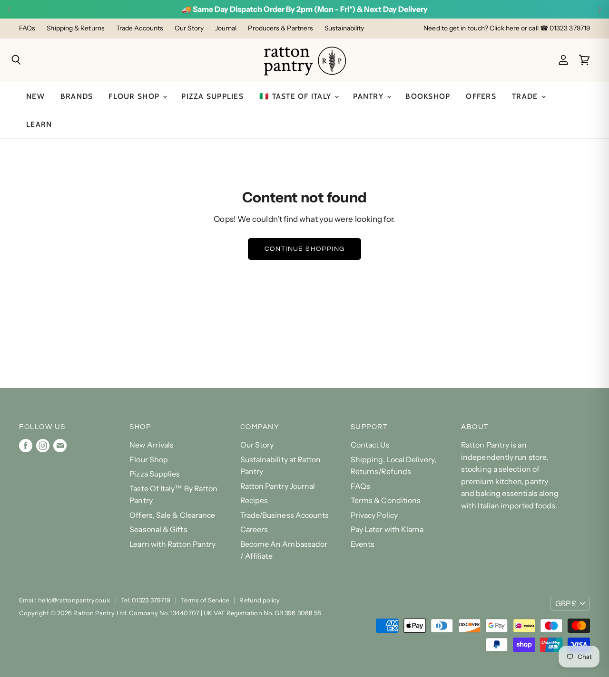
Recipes (254, 500)
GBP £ (565, 603)
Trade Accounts (139, 28)
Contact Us (370, 444)
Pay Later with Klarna (387, 529)
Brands (76, 96)
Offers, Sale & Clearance (172, 515)
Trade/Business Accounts (284, 515)
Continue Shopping (305, 248)
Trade (526, 96)
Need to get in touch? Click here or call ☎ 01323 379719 (506, 28)
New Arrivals (151, 444)
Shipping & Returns (76, 28)
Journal (226, 28)
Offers (481, 96)
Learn (39, 124)
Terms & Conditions (386, 500)
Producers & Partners (280, 28)
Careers (254, 529)
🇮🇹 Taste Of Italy (296, 96)
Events (363, 544)
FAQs (27, 28)
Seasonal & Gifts (158, 529)
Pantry (369, 96)
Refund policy (259, 600)
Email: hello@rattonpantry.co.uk (64, 600)
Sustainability (344, 28)
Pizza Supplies (212, 96)
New (35, 96)
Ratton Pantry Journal (277, 486)
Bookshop (427, 96)
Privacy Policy (374, 515)
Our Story (189, 28)
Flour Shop (135, 96)
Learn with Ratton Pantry (172, 544)
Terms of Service (205, 600)
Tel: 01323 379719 (145, 600)
